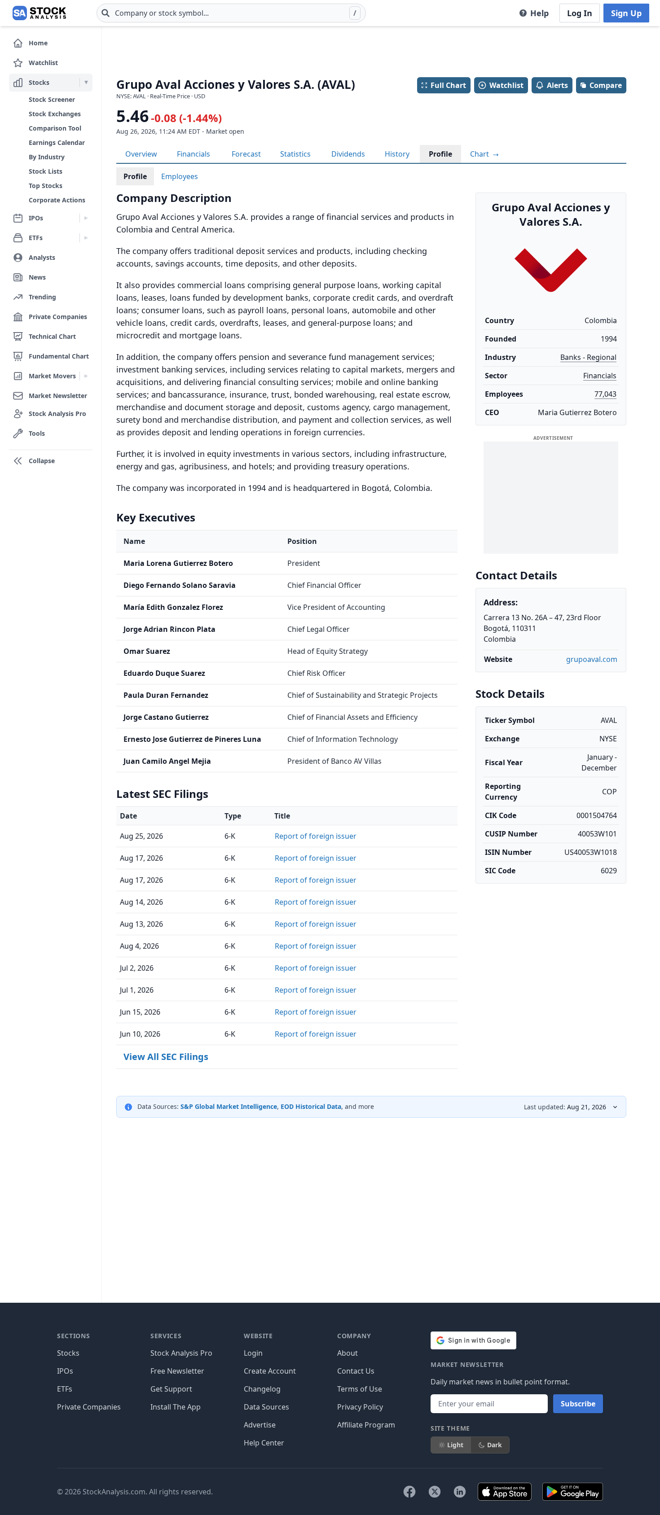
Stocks (68, 1353)
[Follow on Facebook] (409, 1491)
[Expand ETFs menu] (85, 237)
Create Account (270, 1371)
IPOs (65, 1371)
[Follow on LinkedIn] (460, 1491)
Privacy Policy (360, 1407)
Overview (141, 154)
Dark (494, 1445)
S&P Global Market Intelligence (228, 1106)
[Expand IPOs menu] (85, 218)
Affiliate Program (366, 1425)
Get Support (171, 1389)
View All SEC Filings (165, 1057)
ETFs (64, 1389)
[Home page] (39, 13)
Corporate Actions (57, 200)
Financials (193, 154)
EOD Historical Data (311, 1106)
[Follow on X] (434, 1491)
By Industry (47, 157)
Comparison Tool (55, 128)
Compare (606, 85)
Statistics (295, 154)
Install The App (175, 1407)
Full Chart (448, 85)
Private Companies (89, 1407)
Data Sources (266, 1407)
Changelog (262, 1389)
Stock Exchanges (55, 113)
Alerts (557, 85)
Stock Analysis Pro (181, 1353)
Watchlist (506, 85)
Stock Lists (45, 171)
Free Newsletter (177, 1371)
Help (539, 13)
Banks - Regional (588, 357)
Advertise (260, 1425)
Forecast (246, 154)
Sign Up (626, 13)
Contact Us (355, 1371)
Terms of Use (359, 1389)
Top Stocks (45, 185)
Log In (579, 13)
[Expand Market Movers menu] (85, 376)
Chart (480, 154)
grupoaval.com (591, 659)
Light (455, 1445)
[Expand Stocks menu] (85, 82)
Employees (179, 176)
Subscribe (578, 1404)
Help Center (264, 1443)
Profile (440, 154)
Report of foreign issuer (315, 836)
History (397, 154)
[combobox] (231, 13)
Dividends (348, 154)
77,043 (605, 394)
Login (253, 1353)
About (347, 1353)
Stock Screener (52, 99)
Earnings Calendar (57, 142)
